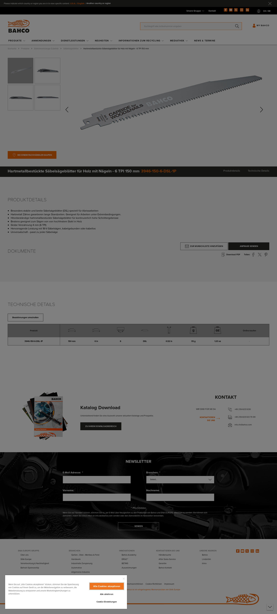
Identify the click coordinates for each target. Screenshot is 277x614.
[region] (66, 592)
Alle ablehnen (106, 594)
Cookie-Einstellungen (107, 601)
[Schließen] (124, 579)
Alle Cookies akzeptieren (106, 586)
